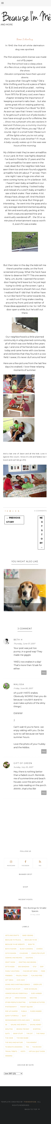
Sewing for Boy (22, 1029)
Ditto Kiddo (10, 967)
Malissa (19, 684)
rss (40, 865)
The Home (9, 1038)
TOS (27, 1047)
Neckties (33, 998)
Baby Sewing (27, 935)
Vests (23, 1051)
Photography (11, 1007)
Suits (7, 1033)
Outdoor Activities (37, 1002)
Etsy (34, 967)
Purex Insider (36, 1011)
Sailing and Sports (18, 1025)
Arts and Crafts (12, 935)
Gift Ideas (9, 980)
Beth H (18, 640)
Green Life (37, 984)
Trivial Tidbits (11, 1051)
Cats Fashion (10, 953)
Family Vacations (12, 971)
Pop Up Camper (11, 1011)
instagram (11, 865)
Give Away (21, 980)
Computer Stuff (38, 953)
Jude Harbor (36, 993)
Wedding (8, 1056)
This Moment (31, 1042)
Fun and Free (36, 975)
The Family (40, 1033)
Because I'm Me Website (15, 944)
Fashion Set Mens (30, 971)
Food (43, 971)
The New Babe (22, 1038)
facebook (25, 865)
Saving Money (35, 1025)
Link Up (8, 998)
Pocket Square (26, 1007)
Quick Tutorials (11, 1016)
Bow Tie (31, 944)
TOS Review (36, 1047)
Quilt (24, 1016)
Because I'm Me (31, 940)
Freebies (8, 975)
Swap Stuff (18, 1033)
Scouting (9, 1029)
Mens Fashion (20, 998)
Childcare (24, 953)
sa (6, 1025)
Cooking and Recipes (13, 958)
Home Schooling (24, 39)
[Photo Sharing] (19, 393)
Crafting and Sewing (27, 962)
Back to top (31, 1109)
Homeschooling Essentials (16, 993)
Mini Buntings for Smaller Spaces (34, 909)
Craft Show (10, 962)
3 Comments (40, 511)
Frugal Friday (22, 975)
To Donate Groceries (13, 1047)
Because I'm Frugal (13, 940)
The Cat (29, 1033)
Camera (39, 949)
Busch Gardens (26, 949)
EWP (42, 967)
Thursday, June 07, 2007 (24, 643)
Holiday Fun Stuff (12, 989)
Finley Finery (13, 606)
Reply (44, 673)
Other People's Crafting (15, 1002)
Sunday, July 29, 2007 (23, 767)
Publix (24, 1011)
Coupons (29, 958)
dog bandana (23, 967)
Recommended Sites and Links (17, 1020)
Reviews (36, 1020)
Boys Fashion (10, 949)
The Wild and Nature (14, 1042)
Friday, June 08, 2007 (23, 688)
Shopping (37, 1029)
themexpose (30, 1102)
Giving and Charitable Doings (17, 984)
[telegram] (10, 511)
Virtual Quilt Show (37, 1051)
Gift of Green (23, 763)
